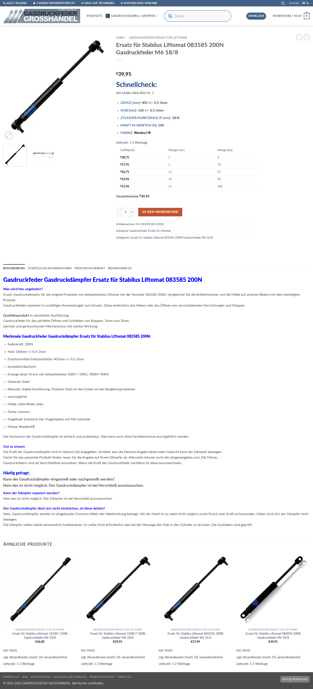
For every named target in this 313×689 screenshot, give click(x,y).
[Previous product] (307, 37)
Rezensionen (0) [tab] (120, 268)
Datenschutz (40, 677)
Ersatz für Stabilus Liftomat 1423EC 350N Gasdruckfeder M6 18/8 (39, 635)
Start (120, 37)
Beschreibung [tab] (14, 268)
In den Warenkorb (160, 212)
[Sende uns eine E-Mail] (303, 3)
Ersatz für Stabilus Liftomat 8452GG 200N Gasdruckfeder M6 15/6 (195, 635)
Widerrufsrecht (102, 677)
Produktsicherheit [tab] (90, 268)
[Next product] (299, 37)
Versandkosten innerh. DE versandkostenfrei (38, 657)
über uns (124, 677)
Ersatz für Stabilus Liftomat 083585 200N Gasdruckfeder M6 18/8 (172, 237)
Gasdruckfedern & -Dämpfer (133, 16)
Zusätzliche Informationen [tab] (50, 268)
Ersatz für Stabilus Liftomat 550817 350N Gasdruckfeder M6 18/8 (117, 635)
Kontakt (294, 3)
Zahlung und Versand (70, 677)
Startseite (95, 16)
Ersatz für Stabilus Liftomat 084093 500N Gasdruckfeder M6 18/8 (273, 635)
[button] (283, 3)
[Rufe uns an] (307, 3)
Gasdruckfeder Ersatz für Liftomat (158, 37)
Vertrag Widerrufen (295, 679)
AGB (25, 677)
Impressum (11, 677)
